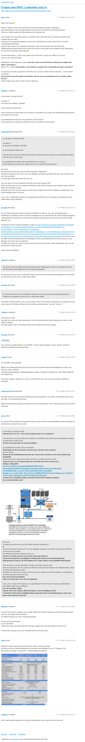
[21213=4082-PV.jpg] (30, 511)
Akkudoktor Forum (7, 2)
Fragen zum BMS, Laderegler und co (24, 7)
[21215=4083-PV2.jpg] (24, 679)
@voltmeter (5, 340)
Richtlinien (22, 734)
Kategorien (12, 734)
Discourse (16, 739)
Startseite (4, 734)
